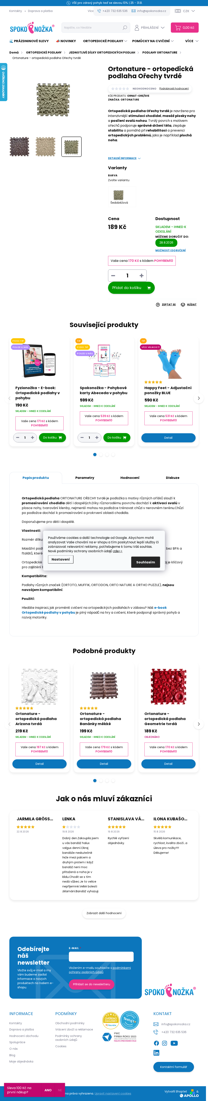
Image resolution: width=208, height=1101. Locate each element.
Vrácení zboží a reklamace (74, 1029)
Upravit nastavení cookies (113, 1093)
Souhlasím (145, 562)
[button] (95, 454)
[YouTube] (174, 1042)
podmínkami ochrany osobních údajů (100, 970)
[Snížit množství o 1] (18, 437)
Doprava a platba (40, 11)
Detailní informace (122, 158)
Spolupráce (17, 1042)
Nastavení (61, 559)
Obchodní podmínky (69, 1023)
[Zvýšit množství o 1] (32, 437)
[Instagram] (164, 1042)
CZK (186, 11)
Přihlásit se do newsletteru (91, 984)
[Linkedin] (156, 1052)
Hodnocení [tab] (130, 477)
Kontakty (15, 11)
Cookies (60, 1046)
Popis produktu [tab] (36, 477)
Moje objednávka (21, 1061)
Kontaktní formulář (173, 1067)
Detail (168, 438)
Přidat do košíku (126, 287)
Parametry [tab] (84, 477)
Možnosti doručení (170, 250)
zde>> (117, 551)
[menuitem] (30, 41)
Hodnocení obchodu (23, 1036)
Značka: (123, 99)
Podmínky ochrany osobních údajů (68, 1038)
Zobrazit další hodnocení (104, 913)
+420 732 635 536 (173, 1032)
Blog (12, 1055)
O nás (13, 1049)
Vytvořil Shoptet (176, 1091)
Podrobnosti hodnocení (174, 88)
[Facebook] (156, 1042)
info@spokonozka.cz (175, 1024)
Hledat (124, 28)
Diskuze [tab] (172, 477)
